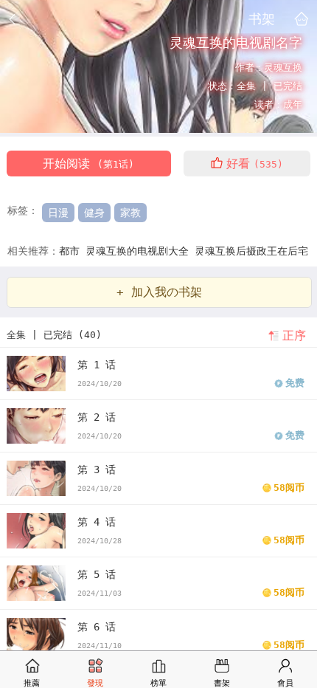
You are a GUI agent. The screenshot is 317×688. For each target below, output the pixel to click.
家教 (130, 213)
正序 (294, 335)
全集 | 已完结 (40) (54, 334)
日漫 (58, 213)
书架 (261, 18)
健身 (94, 213)
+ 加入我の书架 (159, 292)
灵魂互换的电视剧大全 (140, 251)
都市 (72, 251)
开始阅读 (88, 163)
